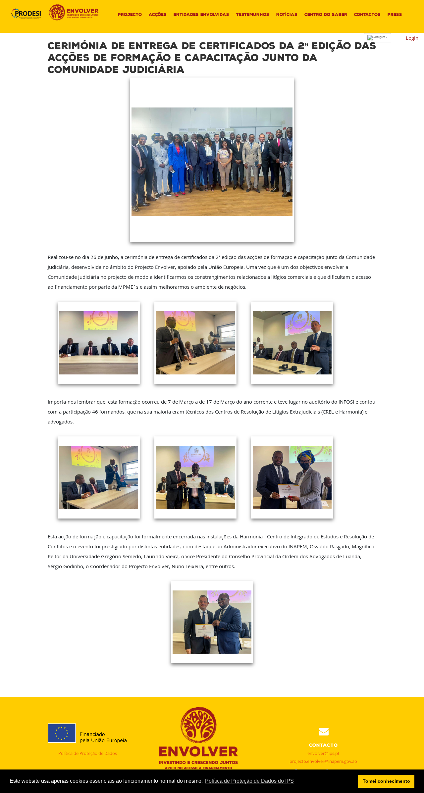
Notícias (286, 14)
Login (412, 37)
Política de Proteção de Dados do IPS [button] (249, 781)
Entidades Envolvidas (201, 14)
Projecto (130, 14)
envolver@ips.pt (323, 753)
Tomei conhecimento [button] (386, 781)
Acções (158, 14)
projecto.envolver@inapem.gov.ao (323, 761)
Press (395, 14)
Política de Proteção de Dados (87, 753)
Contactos (367, 14)
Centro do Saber (325, 14)
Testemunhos (252, 14)
